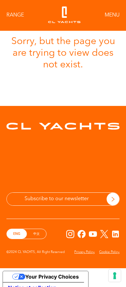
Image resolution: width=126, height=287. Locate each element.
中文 (36, 233)
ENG (16, 233)
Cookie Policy (109, 252)
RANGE (15, 15)
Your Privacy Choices (52, 276)
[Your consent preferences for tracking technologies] (115, 276)
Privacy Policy (84, 252)
